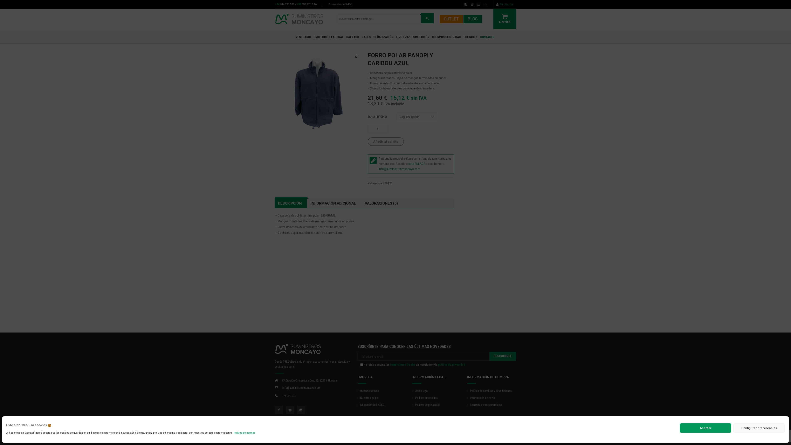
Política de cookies (244, 432)
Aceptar (705, 428)
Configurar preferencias (759, 428)
